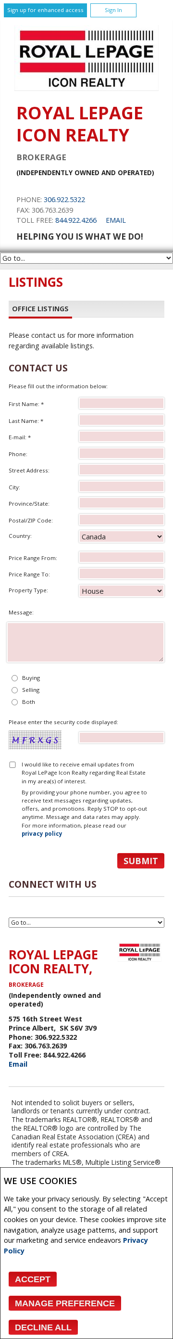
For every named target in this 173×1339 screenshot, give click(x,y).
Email (116, 220)
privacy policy (42, 833)
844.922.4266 (76, 220)
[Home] (86, 88)
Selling (30, 689)
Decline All (43, 1327)
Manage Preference (65, 1303)
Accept (32, 1279)
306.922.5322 (64, 199)
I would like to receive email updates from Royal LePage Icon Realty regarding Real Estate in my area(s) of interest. (84, 773)
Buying (31, 677)
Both (28, 701)
